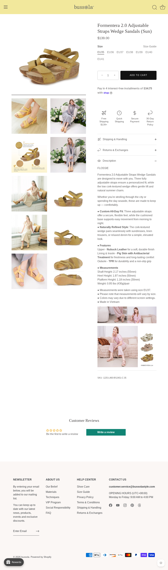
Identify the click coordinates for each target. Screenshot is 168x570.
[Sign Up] (37, 531)
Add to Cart (138, 75)
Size (127, 46)
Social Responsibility (58, 507)
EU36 (110, 52)
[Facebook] (110, 505)
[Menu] (5, 7)
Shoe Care (83, 486)
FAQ (48, 512)
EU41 (100, 59)
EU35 (100, 52)
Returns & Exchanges (115, 150)
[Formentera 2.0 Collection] (127, 327)
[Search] (154, 7)
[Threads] (139, 505)
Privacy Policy (85, 497)
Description (109, 160)
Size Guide (150, 46)
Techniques (52, 497)
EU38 (129, 52)
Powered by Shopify (41, 557)
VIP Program (53, 502)
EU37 (120, 52)
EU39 (139, 52)
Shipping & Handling (114, 139)
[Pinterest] (132, 505)
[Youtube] (117, 505)
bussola (25, 557)
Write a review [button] (106, 432)
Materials (51, 491)
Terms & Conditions (88, 502)
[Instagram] (125, 505)
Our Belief (51, 486)
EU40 (149, 52)
